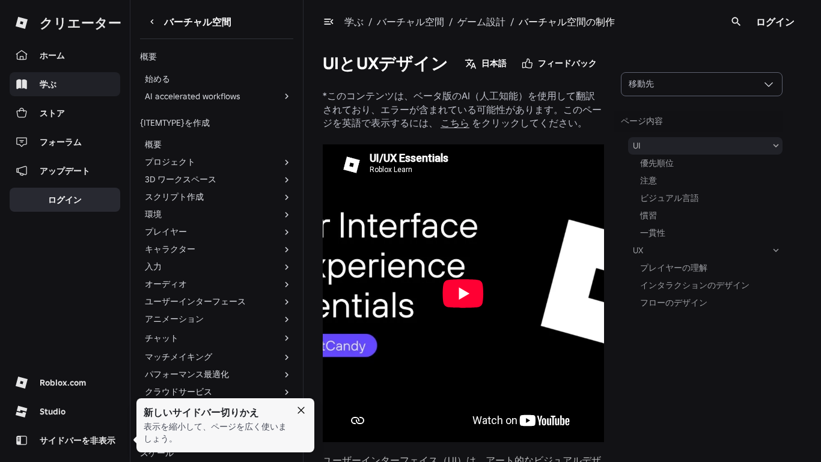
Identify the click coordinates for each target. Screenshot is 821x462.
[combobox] (702, 84)
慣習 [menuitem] (648, 215)
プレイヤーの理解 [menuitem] (673, 267)
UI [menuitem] (637, 145)
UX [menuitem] (638, 250)
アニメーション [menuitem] (174, 318)
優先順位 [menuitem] (657, 163)
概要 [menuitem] (153, 144)
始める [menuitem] (157, 78)
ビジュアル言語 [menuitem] (669, 197)
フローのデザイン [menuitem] (673, 302)
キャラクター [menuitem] (170, 249)
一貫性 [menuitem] (652, 232)
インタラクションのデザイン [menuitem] (694, 285)
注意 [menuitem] (648, 180)
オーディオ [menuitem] (166, 284)
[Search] (736, 21)
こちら (455, 123)
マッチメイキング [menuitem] (178, 356)
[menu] (329, 21)
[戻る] (152, 22)
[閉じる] (301, 410)
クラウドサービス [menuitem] (178, 391)
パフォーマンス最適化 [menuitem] (187, 374)
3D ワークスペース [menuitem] (180, 179)
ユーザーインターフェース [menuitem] (195, 301)
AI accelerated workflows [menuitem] (192, 96)
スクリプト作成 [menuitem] (174, 196)
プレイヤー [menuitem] (166, 231)
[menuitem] (207, 338)
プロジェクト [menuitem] (170, 161)
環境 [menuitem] (153, 214)
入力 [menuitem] (153, 266)
